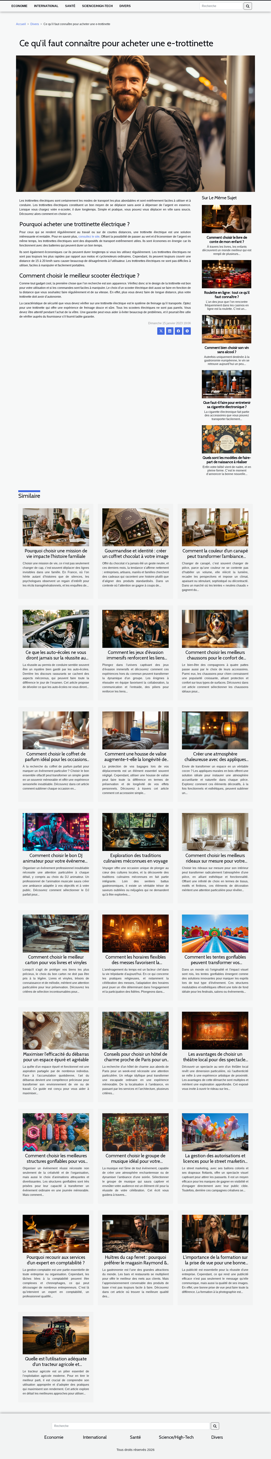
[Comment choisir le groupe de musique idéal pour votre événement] (135, 1132)
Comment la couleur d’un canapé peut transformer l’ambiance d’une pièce (215, 556)
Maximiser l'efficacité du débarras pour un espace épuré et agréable (56, 1056)
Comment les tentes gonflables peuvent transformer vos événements (215, 962)
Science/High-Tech (97, 6)
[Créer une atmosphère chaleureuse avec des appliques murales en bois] (215, 730)
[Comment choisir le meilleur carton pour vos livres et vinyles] (56, 933)
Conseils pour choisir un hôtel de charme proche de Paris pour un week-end (135, 1059)
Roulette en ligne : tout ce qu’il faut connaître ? (226, 294)
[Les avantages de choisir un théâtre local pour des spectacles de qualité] (215, 1030)
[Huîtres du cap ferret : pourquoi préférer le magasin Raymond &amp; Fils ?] (135, 1233)
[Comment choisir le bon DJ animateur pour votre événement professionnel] (56, 831)
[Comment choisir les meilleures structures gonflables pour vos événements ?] (56, 1132)
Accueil (21, 24)
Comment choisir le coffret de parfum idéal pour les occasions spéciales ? (56, 759)
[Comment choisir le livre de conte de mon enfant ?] (226, 219)
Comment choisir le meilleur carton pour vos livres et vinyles (56, 959)
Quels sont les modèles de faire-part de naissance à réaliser (227, 459)
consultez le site (89, 236)
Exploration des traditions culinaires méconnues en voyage (135, 858)
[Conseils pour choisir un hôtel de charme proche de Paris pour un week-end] (135, 1030)
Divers (125, 6)
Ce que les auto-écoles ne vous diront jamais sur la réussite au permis (56, 658)
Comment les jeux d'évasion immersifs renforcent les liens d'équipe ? (135, 658)
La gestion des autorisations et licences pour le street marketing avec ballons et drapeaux (215, 1161)
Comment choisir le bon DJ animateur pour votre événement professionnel (56, 861)
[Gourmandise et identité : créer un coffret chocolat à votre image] (135, 527)
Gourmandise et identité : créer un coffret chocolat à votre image (135, 553)
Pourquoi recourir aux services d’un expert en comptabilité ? (56, 1259)
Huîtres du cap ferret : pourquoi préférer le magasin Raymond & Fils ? (135, 1262)
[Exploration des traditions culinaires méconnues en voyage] (135, 831)
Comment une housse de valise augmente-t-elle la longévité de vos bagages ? (135, 759)
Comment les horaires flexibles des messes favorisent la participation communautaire (135, 962)
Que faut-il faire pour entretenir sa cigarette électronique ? (227, 404)
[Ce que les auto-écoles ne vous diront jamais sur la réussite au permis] (56, 628)
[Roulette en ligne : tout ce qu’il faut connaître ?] (226, 274)
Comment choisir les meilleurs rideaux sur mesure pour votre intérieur (215, 861)
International (46, 6)
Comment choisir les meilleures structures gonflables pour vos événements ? (56, 1161)
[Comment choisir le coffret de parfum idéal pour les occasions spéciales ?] (56, 730)
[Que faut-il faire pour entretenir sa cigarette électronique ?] (226, 384)
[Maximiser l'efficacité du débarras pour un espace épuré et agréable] (56, 1030)
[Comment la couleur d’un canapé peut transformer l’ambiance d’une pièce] (215, 527)
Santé (70, 6)
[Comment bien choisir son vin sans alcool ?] (226, 329)
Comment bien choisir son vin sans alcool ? (227, 349)
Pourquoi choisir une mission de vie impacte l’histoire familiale (56, 553)
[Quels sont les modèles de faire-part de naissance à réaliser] (226, 439)
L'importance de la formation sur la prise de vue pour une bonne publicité (215, 1262)
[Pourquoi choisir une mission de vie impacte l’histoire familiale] (56, 527)
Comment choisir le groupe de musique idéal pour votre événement (135, 1161)
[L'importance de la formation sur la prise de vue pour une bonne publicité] (215, 1233)
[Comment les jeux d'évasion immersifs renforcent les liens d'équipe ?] (135, 628)
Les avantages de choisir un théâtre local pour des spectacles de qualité (215, 1059)
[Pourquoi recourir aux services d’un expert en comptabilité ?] (56, 1233)
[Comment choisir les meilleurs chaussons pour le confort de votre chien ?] (215, 628)
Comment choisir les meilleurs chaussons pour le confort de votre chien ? (215, 658)
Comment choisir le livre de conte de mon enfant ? (227, 239)
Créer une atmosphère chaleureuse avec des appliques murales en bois (215, 759)
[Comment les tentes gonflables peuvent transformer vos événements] (215, 933)
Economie (19, 6)
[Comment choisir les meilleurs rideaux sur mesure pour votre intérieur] (215, 831)
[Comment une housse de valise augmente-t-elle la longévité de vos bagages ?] (135, 730)
